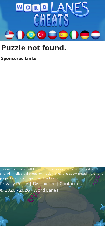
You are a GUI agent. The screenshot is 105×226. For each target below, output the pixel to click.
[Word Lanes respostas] (31, 34)
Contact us (71, 183)
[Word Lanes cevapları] (41, 34)
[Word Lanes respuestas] (63, 34)
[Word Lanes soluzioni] (74, 34)
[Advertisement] (52, 114)
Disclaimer (44, 183)
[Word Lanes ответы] (52, 34)
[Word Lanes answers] (9, 34)
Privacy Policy (14, 183)
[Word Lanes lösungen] (84, 34)
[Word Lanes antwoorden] (95, 34)
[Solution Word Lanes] (20, 34)
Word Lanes (45, 190)
